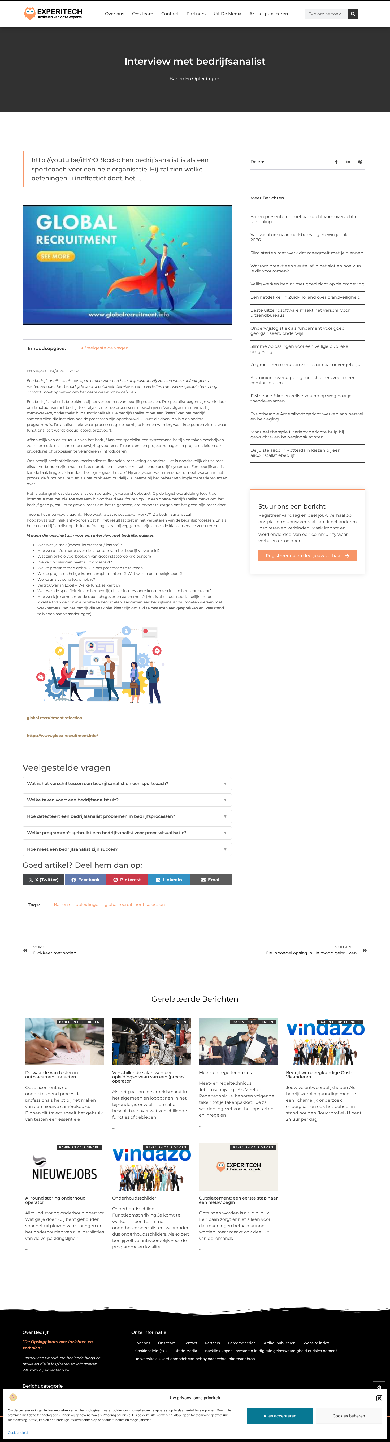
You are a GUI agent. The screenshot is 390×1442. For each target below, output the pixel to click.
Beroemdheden (242, 1343)
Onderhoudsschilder (134, 1198)
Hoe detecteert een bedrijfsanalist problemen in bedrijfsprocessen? (127, 816)
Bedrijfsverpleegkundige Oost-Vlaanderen (319, 1074)
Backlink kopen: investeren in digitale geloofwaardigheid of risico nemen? (271, 1351)
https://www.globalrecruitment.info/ (62, 735)
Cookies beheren (349, 1415)
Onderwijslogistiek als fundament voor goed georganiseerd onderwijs (297, 331)
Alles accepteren (279, 1415)
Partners (196, 13)
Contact (170, 13)
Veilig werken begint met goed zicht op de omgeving (307, 283)
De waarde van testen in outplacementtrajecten (51, 1074)
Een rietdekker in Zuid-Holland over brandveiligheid (305, 297)
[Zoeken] (353, 14)
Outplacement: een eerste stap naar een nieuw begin (238, 1200)
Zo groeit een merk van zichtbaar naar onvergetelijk (305, 364)
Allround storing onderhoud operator (55, 1200)
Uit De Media (227, 13)
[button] (379, 1398)
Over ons (114, 13)
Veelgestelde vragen (107, 347)
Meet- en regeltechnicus (225, 1072)
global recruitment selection (54, 717)
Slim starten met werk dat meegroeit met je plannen (306, 252)
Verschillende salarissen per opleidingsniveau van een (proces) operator (149, 1077)
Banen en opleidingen (195, 78)
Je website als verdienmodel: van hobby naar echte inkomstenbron (195, 1359)
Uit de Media (186, 1351)
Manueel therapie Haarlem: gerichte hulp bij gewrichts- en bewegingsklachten (297, 434)
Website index (316, 1343)
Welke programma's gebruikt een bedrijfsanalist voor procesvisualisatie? (127, 832)
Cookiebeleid (18, 1433)
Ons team (142, 13)
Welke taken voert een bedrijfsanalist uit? (127, 799)
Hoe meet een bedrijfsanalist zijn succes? (127, 849)
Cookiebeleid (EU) (151, 1351)
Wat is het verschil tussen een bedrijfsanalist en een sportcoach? (127, 783)
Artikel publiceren (268, 13)
